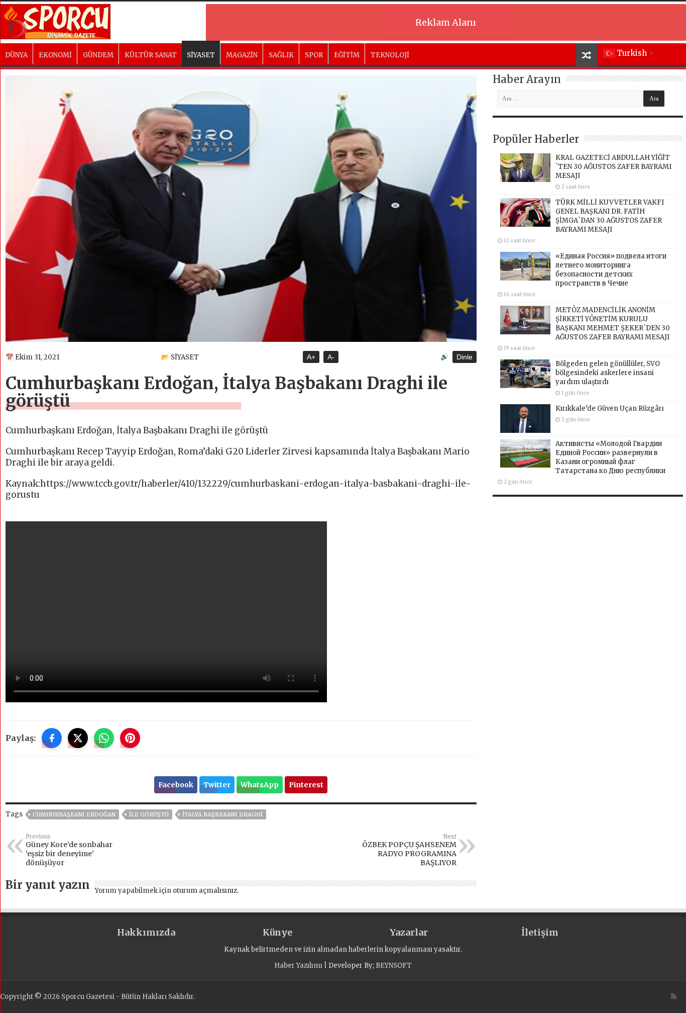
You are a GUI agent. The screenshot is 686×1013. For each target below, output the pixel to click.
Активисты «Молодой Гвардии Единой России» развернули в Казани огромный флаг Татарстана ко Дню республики (610, 457)
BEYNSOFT (394, 965)
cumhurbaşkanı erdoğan (74, 814)
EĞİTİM (347, 55)
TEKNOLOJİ (390, 55)
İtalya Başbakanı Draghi (222, 814)
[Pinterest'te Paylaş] (130, 738)
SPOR (314, 55)
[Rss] (673, 996)
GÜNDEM (98, 55)
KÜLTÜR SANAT (151, 55)
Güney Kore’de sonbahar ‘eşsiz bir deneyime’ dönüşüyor (69, 850)
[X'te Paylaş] (78, 738)
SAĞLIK (281, 55)
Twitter (217, 784)
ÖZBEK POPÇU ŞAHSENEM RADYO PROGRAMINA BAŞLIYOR (409, 850)
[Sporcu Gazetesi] (55, 20)
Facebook (175, 784)
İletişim (539, 932)
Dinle (464, 357)
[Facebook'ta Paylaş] (52, 738)
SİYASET (201, 55)
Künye (277, 932)
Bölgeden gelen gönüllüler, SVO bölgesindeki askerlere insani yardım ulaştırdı (607, 372)
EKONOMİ (55, 55)
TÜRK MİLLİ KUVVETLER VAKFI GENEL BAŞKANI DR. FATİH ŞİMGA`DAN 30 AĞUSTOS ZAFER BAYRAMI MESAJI (609, 216)
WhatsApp (260, 784)
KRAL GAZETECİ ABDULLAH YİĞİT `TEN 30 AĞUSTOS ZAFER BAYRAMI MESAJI (613, 166)
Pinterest (306, 784)
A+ (311, 357)
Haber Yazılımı (298, 965)
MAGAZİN (242, 55)
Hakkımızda (146, 932)
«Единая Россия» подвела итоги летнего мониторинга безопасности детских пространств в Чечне (610, 270)
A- (330, 357)
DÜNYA (16, 55)
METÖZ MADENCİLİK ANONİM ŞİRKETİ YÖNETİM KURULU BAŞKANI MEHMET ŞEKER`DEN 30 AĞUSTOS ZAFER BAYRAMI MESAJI (612, 323)
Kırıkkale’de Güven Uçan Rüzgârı (609, 408)
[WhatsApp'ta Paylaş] (104, 738)
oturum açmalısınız (205, 890)
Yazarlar (409, 932)
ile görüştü (149, 814)
